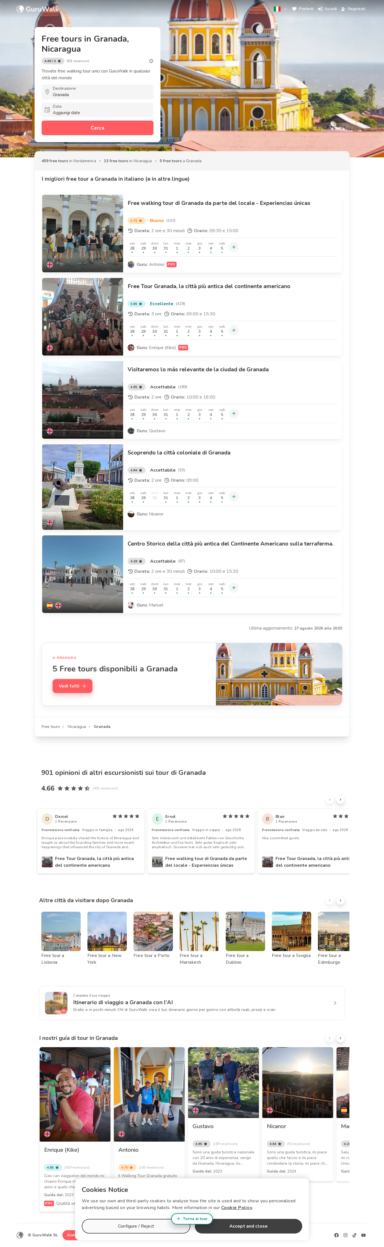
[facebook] (336, 1235)
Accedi (331, 9)
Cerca (97, 128)
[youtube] (363, 1235)
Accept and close (248, 1226)
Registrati (356, 9)
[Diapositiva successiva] (340, 799)
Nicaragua (77, 726)
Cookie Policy (236, 1208)
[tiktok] (354, 1235)
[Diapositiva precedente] (329, 799)
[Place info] (151, 61)
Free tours (51, 726)
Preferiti (306, 9)
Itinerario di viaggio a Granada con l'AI (123, 1002)
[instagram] (345, 1235)
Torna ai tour (195, 1218)
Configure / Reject (136, 1226)
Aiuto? (73, 1235)
